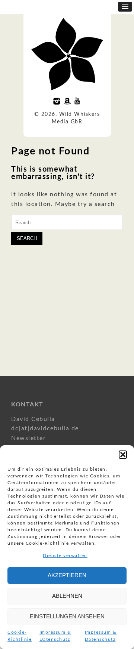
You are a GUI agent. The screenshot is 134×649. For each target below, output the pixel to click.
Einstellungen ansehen (67, 616)
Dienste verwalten (65, 555)
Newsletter (28, 438)
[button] (123, 454)
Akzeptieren (67, 575)
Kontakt (27, 404)
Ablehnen (67, 596)
